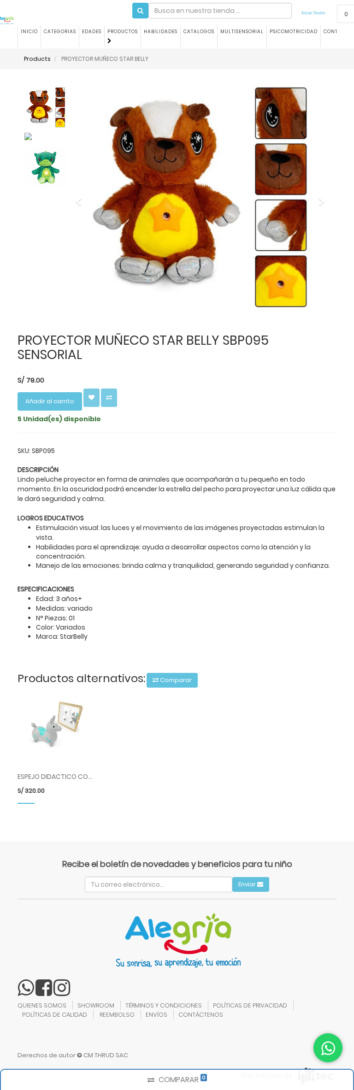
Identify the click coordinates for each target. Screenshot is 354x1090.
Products (37, 59)
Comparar (175, 680)
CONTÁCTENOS (200, 1014)
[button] (81, 197)
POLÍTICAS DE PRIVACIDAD (250, 1005)
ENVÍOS (156, 1014)
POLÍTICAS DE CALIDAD (54, 1014)
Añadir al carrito (49, 401)
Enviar (247, 884)
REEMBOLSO (117, 1014)
